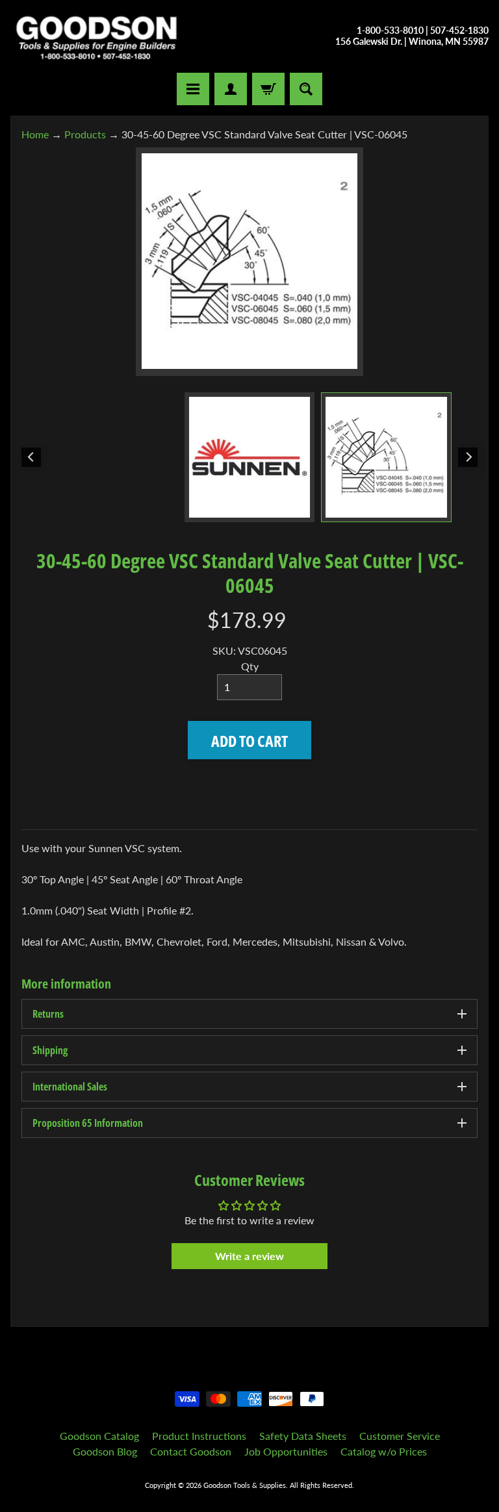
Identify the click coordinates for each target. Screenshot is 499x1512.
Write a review (249, 1256)
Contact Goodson (190, 1451)
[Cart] (268, 89)
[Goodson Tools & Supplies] (96, 36)
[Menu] (193, 89)
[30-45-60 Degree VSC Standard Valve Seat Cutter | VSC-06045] (386, 457)
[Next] (468, 457)
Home (35, 134)
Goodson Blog (105, 1451)
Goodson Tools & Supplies (244, 1485)
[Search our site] (306, 89)
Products (85, 134)
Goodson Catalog (99, 1436)
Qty (250, 666)
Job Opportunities (285, 1451)
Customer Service (399, 1436)
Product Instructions (199, 1436)
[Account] (230, 89)
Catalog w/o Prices (383, 1451)
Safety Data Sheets (302, 1436)
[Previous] (31, 457)
